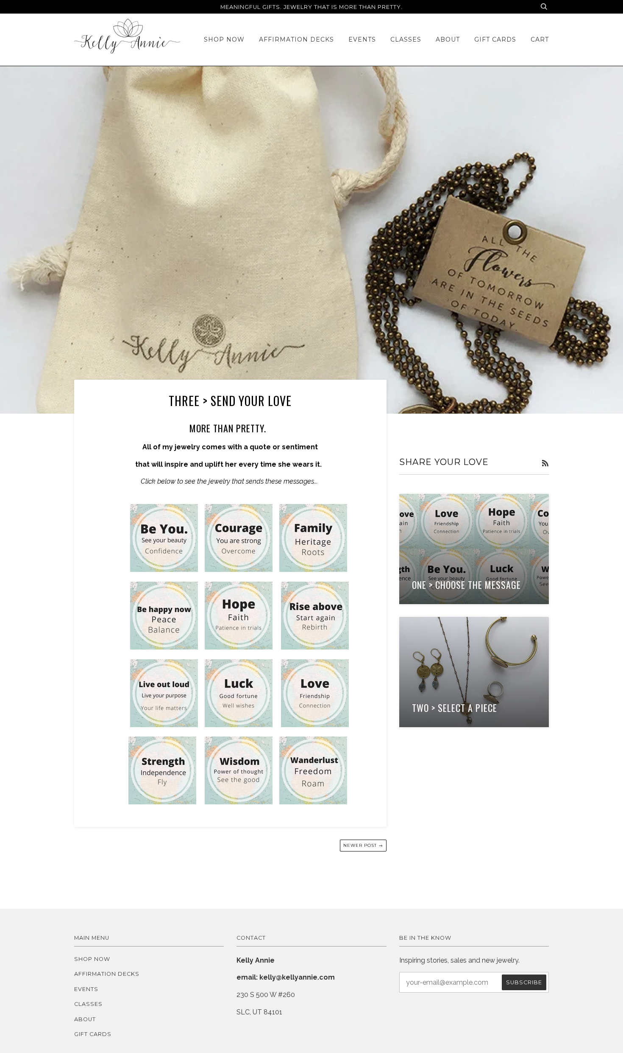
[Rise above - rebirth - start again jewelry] (315, 647)
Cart (540, 39)
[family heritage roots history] (313, 570)
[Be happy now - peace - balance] (164, 647)
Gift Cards (495, 39)
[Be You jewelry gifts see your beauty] (164, 570)
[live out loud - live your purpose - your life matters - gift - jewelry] (164, 725)
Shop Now (224, 39)
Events (362, 39)
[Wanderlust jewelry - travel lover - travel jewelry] (313, 802)
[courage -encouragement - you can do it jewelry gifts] (239, 570)
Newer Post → (363, 845)
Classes (405, 39)
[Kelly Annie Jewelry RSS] (545, 463)
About (448, 39)
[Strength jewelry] (162, 802)
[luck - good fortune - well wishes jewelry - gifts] (239, 725)
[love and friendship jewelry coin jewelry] (315, 725)
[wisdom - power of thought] (239, 802)
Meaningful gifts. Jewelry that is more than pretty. (311, 7)
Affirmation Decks (296, 39)
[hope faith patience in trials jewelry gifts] (239, 647)
